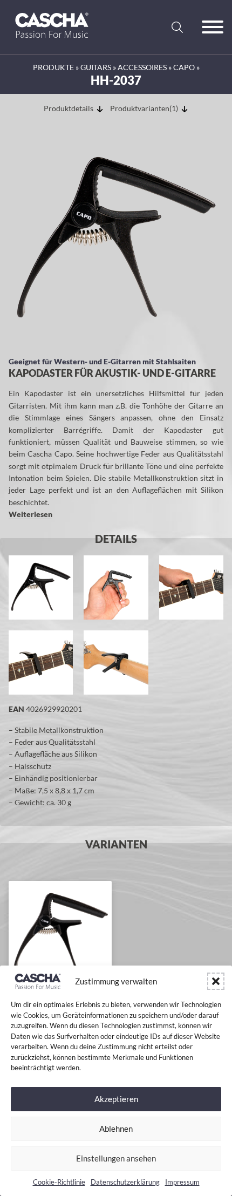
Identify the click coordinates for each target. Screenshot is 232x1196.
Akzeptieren (116, 1099)
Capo (184, 67)
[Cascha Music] (52, 41)
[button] (215, 981)
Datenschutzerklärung (125, 1182)
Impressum (182, 1182)
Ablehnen (116, 1128)
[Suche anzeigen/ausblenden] (177, 27)
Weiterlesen (30, 514)
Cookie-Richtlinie (59, 1182)
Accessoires (142, 67)
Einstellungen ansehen (116, 1158)
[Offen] (212, 27)
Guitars (95, 67)
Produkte (53, 67)
